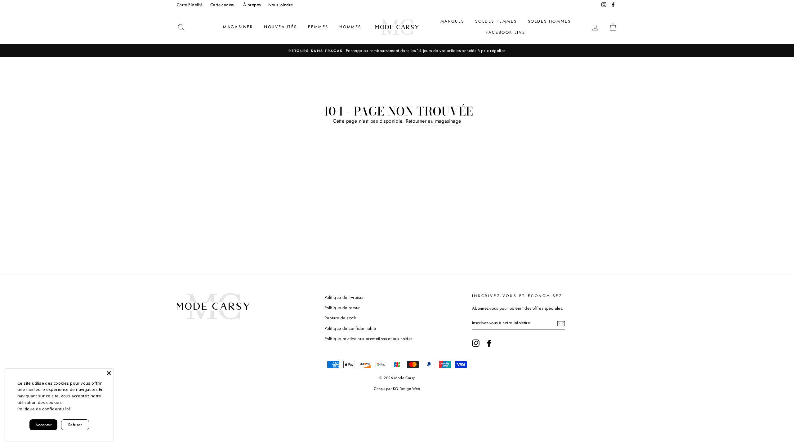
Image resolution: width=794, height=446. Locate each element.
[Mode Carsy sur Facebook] (489, 343)
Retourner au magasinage (433, 121)
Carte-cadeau (223, 5)
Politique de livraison (344, 297)
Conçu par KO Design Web (397, 388)
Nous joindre (280, 5)
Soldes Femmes (496, 21)
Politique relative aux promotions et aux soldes (368, 338)
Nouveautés (280, 27)
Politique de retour (342, 307)
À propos (252, 5)
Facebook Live (505, 32)
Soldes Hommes (549, 21)
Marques (452, 21)
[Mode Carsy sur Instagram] (476, 343)
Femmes (318, 27)
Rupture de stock (340, 318)
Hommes (350, 27)
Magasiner (238, 27)
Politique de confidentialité (350, 328)
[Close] (109, 373)
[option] (397, 50)
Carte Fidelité (190, 5)
